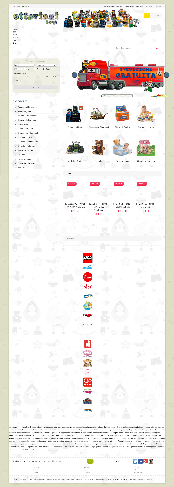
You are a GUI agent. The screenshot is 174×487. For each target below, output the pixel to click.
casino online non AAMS (102, 441)
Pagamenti (87, 470)
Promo (15, 40)
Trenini (20, 168)
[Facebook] (140, 461)
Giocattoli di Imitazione (27, 142)
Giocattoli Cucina (25, 137)
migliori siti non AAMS (136, 438)
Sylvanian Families (26, 163)
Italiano (27, 6)
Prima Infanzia (24, 159)
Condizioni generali (138, 472)
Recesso (87, 472)
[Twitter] (135, 461)
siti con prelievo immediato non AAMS (141, 435)
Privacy (138, 467)
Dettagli (75, 216)
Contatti (36, 472)
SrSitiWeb (124, 479)
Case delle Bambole (26, 120)
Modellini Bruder (25, 150)
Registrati (158, 6)
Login (150, 6)
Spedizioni (87, 467)
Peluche (21, 155)
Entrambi (49, 69)
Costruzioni (22, 124)
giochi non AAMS (39, 435)
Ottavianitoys (36, 18)
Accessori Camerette (27, 107)
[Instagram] (151, 461)
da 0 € (18, 80)
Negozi (15, 43)
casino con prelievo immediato (35, 444)
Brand (15, 37)
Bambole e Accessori (27, 116)
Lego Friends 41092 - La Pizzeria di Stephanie (99, 207)
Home (14, 32)
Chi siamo (36, 467)
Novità (15, 34)
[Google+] (145, 461)
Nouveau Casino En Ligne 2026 (47, 433)
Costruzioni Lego (25, 129)
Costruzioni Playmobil (27, 133)
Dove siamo (36, 470)
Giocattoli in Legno (26, 146)
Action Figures (24, 111)
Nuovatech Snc (113, 479)
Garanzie (138, 470)
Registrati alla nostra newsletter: (27, 461)
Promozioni (70, 239)
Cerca (36, 87)
